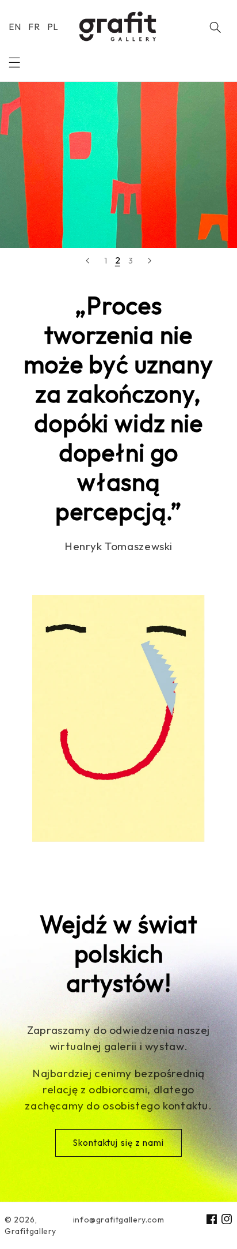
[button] (15, 62)
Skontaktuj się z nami (118, 1142)
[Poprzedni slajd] (87, 260)
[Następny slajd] (149, 260)
